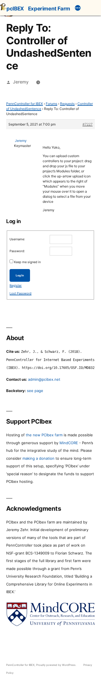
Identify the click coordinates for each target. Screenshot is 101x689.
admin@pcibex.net (44, 379)
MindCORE (68, 443)
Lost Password (20, 293)
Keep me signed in (27, 262)
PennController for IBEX (24, 104)
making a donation (38, 458)
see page (35, 390)
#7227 (87, 124)
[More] (77, 8)
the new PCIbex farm (44, 435)
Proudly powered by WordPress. (56, 664)
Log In (20, 275)
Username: (17, 239)
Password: (17, 251)
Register (16, 285)
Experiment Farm (49, 8)
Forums (51, 104)
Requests (67, 104)
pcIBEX (15, 8)
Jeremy (21, 82)
